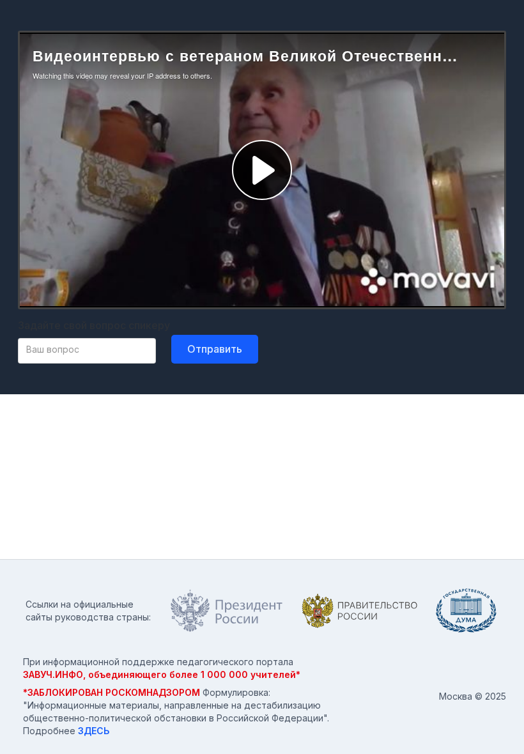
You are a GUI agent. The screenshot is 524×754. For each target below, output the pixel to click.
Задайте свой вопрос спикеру (94, 325)
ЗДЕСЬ (93, 730)
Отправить (214, 348)
